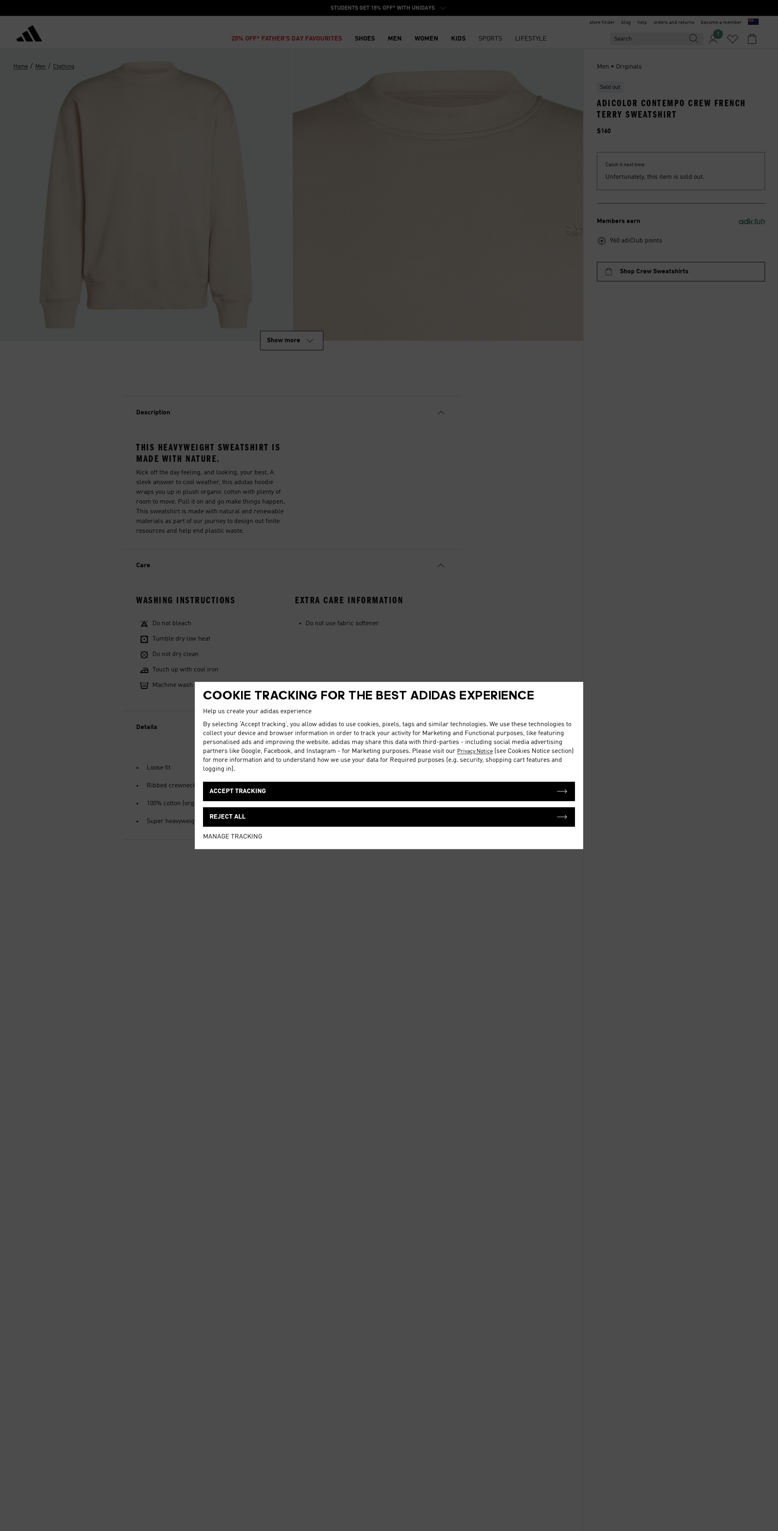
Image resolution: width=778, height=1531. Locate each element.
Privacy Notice (475, 751)
